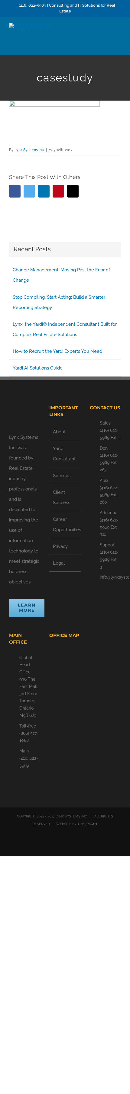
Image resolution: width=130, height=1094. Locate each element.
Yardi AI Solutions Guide (38, 368)
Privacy (60, 546)
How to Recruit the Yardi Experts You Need (57, 351)
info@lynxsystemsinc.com (110, 577)
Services (61, 475)
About (59, 432)
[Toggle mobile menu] (118, 34)
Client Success (61, 497)
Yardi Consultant (64, 454)
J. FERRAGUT (87, 824)
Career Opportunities (65, 524)
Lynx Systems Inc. (29, 150)
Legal (59, 563)
